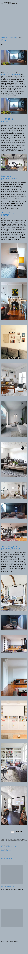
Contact (6, 941)
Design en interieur (5, 37)
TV (21, 840)
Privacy (11, 941)
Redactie (5, 44)
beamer (5, 839)
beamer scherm (19, 839)
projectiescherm (12, 840)
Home (2, 941)
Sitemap (16, 941)
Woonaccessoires (13, 37)
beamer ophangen (11, 839)
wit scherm (24, 840)
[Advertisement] (14, 21)
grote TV (7, 840)
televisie (18, 840)
